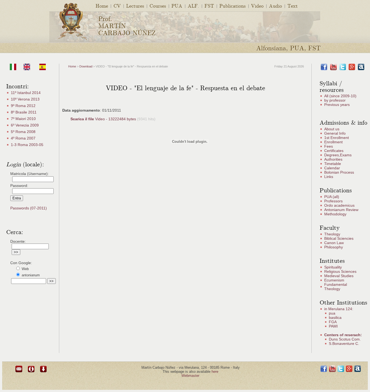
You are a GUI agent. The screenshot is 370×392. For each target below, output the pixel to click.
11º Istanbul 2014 (26, 92)
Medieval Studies (338, 276)
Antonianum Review (341, 210)
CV (117, 5)
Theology (332, 234)
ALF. (193, 5)
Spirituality (333, 267)
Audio (275, 5)
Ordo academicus (339, 205)
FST (209, 5)
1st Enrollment (336, 137)
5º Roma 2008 (23, 131)
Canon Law (334, 243)
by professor (335, 100)
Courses (158, 5)
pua (332, 313)
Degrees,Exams (338, 155)
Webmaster (190, 376)
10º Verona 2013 (25, 99)
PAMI (333, 326)
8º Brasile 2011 (24, 112)
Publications (232, 5)
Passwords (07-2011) (28, 208)
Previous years (337, 104)
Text (292, 5)
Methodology (335, 214)
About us (331, 129)
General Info (335, 133)
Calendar (332, 168)
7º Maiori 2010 (23, 118)
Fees (328, 146)
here (215, 372)
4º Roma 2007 (23, 138)
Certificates (333, 150)
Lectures (135, 5)
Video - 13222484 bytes (103, 119)
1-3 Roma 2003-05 (27, 144)
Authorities (333, 159)
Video (257, 5)
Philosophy (333, 247)
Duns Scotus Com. (345, 339)
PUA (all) (331, 197)
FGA (333, 322)
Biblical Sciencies (338, 238)
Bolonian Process (339, 172)
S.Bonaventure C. (344, 343)
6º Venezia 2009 (25, 125)
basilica (335, 317)
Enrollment (333, 142)
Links (328, 176)
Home (102, 5)
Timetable (332, 163)
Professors (333, 201)
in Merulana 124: (338, 309)
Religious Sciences (340, 271)
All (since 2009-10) (340, 96)
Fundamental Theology (335, 286)
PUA (176, 5)
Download (85, 66)
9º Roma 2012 (23, 105)
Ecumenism (334, 280)
